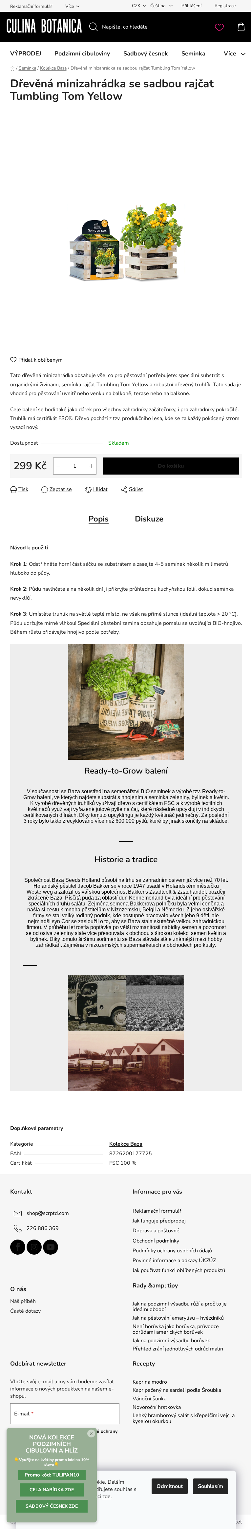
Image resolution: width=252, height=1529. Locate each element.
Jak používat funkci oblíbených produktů (179, 1270)
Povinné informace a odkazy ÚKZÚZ (174, 1260)
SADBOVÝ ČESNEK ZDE (52, 1506)
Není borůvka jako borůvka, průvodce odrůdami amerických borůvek (176, 1329)
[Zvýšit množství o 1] (91, 466)
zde (106, 1496)
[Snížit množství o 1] (58, 466)
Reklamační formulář (31, 6)
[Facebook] (17, 1247)
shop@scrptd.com (48, 1213)
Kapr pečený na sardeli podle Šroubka (177, 1390)
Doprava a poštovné (156, 1230)
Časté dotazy (25, 1311)
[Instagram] (34, 1247)
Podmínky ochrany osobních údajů (172, 1250)
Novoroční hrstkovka (157, 1408)
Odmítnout (170, 1486)
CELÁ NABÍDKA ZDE (52, 1490)
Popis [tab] (99, 519)
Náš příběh (23, 1301)
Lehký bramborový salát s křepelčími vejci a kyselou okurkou (184, 1418)
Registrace (225, 6)
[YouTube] (50, 1247)
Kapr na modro (150, 1382)
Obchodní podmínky (156, 1240)
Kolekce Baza (125, 1144)
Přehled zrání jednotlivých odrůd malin (178, 1349)
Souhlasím (210, 1486)
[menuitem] (26, 53)
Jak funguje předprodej (159, 1220)
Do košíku (171, 466)
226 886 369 (43, 1228)
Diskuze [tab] (149, 519)
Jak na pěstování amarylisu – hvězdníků (178, 1318)
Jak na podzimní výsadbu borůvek (171, 1341)
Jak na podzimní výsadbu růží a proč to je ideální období (180, 1307)
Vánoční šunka (149, 1399)
